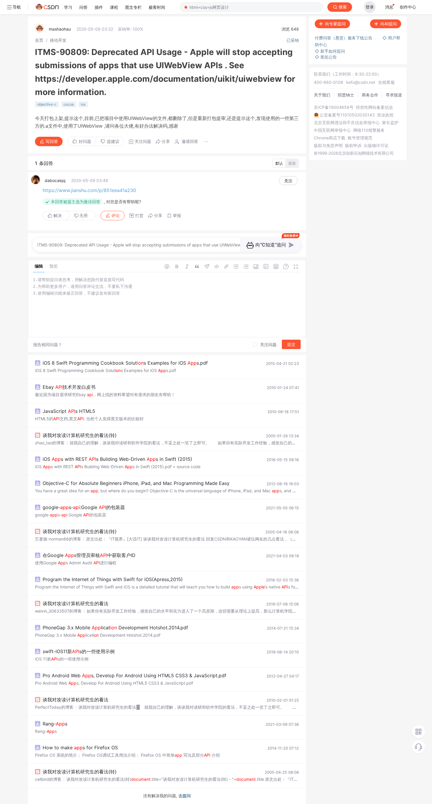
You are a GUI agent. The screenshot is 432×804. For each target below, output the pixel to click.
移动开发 (58, 40)
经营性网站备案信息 (374, 107)
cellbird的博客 (48, 779)
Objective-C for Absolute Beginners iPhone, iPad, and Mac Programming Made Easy (136, 483)
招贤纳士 (346, 94)
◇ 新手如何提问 (330, 51)
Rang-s (55, 724)
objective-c (46, 104)
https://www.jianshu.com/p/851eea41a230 (89, 190)
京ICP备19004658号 (334, 107)
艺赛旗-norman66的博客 (58, 538)
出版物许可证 (376, 145)
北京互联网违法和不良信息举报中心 (347, 122)
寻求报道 (394, 94)
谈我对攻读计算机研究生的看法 (75, 603)
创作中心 (408, 6)
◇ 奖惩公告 (326, 56)
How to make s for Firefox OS (80, 747)
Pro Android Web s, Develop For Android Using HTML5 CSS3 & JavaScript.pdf (134, 675)
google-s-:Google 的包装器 (84, 507)
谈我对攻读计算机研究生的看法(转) (80, 435)
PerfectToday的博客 (54, 707)
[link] (39, 40)
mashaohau (60, 28)
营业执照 (385, 115)
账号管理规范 (360, 138)
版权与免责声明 (328, 145)
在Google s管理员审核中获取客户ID (89, 555)
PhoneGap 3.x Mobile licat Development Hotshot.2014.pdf (115, 627)
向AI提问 (388, 23)
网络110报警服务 (369, 130)
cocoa (68, 104)
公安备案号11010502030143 (347, 115)
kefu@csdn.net (360, 82)
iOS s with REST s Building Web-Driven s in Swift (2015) (117, 459)
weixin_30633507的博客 (58, 610)
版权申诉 (353, 145)
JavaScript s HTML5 (69, 411)
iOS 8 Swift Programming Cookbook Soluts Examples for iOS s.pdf (125, 363)
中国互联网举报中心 (332, 130)
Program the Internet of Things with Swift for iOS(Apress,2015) (113, 579)
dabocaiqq (55, 180)
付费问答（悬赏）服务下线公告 (344, 37)
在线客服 (386, 82)
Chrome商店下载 (329, 138)
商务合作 (370, 94)
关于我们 (322, 94)
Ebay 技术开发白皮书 (69, 387)
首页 (39, 40)
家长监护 (390, 122)
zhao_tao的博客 (50, 442)
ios (83, 104)
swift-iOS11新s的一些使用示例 (79, 651)
